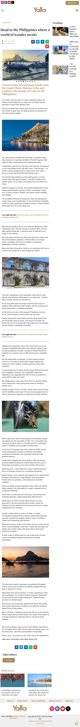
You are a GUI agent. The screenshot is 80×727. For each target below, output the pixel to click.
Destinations (6, 23)
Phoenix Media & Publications (17, 717)
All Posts (9, 660)
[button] (2, 10)
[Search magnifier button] (77, 10)
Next (46, 65)
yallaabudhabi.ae (34, 721)
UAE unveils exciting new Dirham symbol (72, 69)
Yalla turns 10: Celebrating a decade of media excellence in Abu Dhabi (74, 50)
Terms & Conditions (38, 700)
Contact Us (69, 700)
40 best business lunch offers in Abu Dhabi (74, 31)
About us (10, 700)
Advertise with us (55, 700)
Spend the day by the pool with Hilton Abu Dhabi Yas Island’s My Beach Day (38, 692)
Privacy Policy (22, 700)
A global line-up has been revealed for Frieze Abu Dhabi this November (11, 692)
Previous (5, 65)
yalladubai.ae (46, 721)
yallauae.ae (40, 723)
